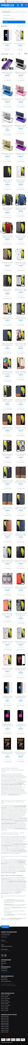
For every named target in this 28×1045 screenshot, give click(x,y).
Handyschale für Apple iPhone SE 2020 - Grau (20, 508)
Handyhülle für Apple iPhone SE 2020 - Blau (20, 208)
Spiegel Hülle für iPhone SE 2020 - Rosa (20, 99)
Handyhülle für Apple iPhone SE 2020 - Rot (7, 236)
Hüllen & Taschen (7, 15)
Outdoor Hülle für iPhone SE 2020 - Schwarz (7, 290)
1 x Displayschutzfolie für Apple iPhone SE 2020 (7, 698)
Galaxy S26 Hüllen (5, 1016)
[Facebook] (2, 955)
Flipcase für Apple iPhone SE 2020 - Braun (20, 481)
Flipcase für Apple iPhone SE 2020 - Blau (7, 508)
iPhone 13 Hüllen (4, 1008)
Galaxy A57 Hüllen (5, 1018)
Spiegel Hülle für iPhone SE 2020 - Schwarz (20, 73)
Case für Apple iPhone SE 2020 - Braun (7, 534)
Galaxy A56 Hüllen (5, 1021)
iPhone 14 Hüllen (4, 1007)
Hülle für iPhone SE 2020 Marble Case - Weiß (7, 561)
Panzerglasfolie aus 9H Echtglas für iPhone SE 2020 (7, 725)
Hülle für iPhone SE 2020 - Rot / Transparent (21, 587)
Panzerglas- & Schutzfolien (9, 18)
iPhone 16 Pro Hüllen (5, 998)
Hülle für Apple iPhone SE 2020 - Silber (20, 454)
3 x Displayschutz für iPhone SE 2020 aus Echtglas (21, 725)
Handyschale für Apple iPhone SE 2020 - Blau (20, 534)
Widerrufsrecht (4, 979)
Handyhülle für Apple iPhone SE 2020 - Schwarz (7, 209)
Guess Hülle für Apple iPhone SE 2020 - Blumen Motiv (20, 345)
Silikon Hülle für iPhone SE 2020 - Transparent (20, 43)
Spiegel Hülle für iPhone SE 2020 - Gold (7, 154)
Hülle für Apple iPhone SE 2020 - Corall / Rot (7, 614)
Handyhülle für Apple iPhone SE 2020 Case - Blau (20, 401)
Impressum (3, 961)
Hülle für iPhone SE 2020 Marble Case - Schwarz (21, 561)
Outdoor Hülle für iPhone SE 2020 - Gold (7, 317)
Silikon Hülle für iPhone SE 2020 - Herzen (7, 669)
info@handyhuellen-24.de (6, 946)
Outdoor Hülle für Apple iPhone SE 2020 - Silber (20, 289)
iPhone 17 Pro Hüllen (5, 994)
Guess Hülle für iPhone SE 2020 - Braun (7, 263)
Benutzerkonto (4, 977)
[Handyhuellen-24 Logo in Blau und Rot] (7, 5)
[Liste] (26, 53)
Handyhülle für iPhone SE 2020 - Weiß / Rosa (20, 372)
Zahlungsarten (4, 970)
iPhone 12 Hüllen (4, 1010)
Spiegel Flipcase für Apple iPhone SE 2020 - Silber (7, 127)
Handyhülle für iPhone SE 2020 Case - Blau (7, 481)
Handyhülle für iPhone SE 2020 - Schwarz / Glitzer (7, 401)
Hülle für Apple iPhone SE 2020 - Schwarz (7, 454)
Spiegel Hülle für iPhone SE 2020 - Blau (7, 99)
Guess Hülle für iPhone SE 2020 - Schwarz (20, 236)
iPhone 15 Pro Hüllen (5, 1002)
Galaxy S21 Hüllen (5, 1028)
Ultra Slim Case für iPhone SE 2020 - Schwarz (7, 181)
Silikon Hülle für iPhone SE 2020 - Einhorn (20, 642)
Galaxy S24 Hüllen (5, 1023)
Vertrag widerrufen (5, 972)
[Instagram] (5, 955)
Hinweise (21, 1)
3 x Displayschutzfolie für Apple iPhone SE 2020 (7, 43)
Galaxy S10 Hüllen (5, 1030)
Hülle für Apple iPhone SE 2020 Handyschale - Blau (7, 345)
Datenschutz (3, 963)
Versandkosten (4, 968)
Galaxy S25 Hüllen (5, 1019)
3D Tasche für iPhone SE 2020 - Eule (7, 587)
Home (1, 9)
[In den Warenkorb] (7, 50)
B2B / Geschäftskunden (6, 981)
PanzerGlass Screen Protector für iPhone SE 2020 (7, 753)
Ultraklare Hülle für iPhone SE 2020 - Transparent (20, 181)
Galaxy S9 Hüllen (4, 1032)
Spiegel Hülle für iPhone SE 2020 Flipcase (7, 73)
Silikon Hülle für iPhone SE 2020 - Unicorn (7, 642)
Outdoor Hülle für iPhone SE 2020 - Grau (20, 317)
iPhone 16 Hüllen (4, 1000)
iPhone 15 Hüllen (4, 1003)
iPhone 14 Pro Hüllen (5, 1005)
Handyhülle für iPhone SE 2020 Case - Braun (7, 428)
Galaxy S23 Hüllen (5, 1024)
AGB (2, 965)
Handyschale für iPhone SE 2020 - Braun (20, 428)
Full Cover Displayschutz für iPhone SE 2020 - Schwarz (20, 670)
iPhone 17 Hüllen (4, 996)
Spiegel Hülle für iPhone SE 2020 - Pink (20, 154)
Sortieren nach (4, 54)
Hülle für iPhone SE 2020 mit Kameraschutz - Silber (21, 615)
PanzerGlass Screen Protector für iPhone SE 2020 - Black (20, 753)
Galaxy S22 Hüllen (5, 1026)
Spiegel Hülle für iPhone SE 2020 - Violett (20, 126)
